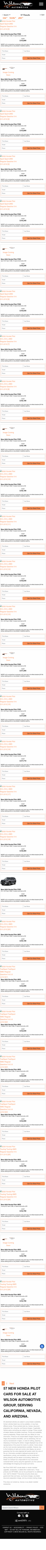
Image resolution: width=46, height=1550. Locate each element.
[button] (42, 1346)
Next (12, 1383)
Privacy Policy (32, 1527)
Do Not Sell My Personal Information (25, 1530)
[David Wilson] (18, 4)
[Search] (41, 1508)
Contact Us (7, 1527)
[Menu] (41, 4)
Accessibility (19, 1527)
